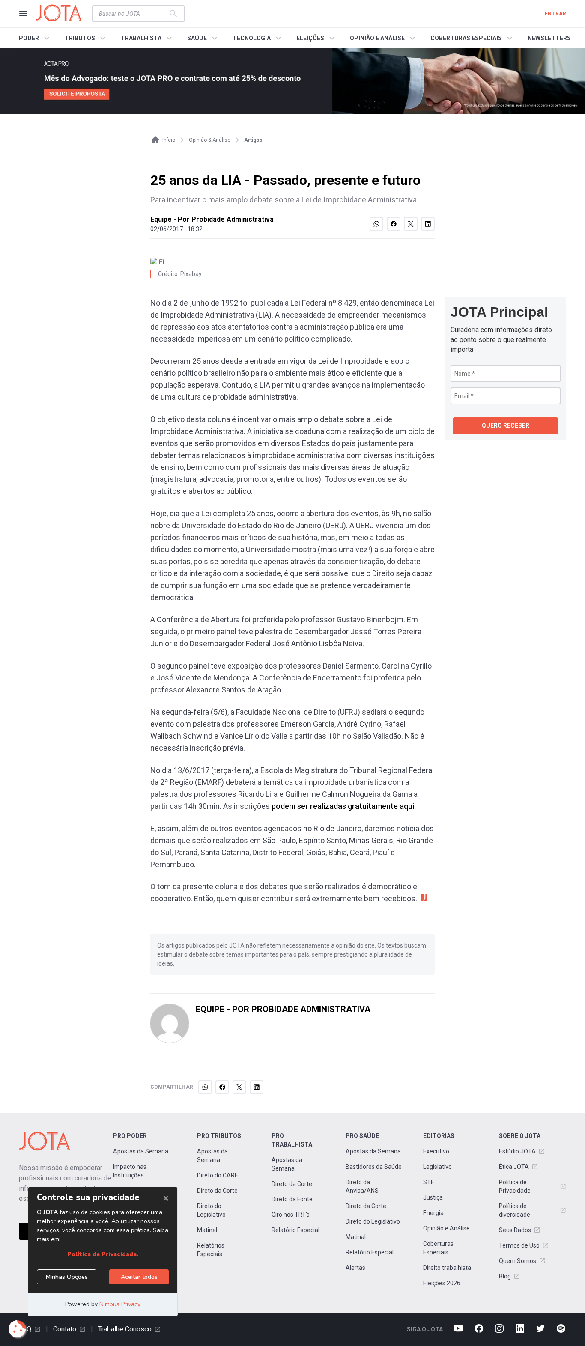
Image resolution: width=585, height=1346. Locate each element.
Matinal (207, 1230)
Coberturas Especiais (438, 1248)
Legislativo (437, 1166)
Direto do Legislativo (211, 1210)
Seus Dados (515, 1230)
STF (428, 1182)
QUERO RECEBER (505, 425)
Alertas (355, 1267)
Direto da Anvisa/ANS (362, 1186)
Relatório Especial (295, 1230)
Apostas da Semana (140, 1151)
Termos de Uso (519, 1245)
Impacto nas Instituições (129, 1171)
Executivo (436, 1151)
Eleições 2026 (441, 1283)
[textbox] (133, 13)
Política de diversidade (514, 1210)
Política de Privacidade (515, 1186)
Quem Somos (517, 1260)
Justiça (433, 1197)
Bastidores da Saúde (374, 1166)
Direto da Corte (217, 1190)
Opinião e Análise (446, 1228)
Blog (505, 1276)
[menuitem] (35, 38)
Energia (433, 1212)
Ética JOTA (514, 1166)
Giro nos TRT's (291, 1214)
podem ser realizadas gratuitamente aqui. (343, 806)
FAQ (25, 1329)
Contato (64, 1329)
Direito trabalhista (447, 1267)
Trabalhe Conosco (125, 1329)
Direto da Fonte (292, 1199)
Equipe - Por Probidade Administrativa (212, 219)
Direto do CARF (217, 1175)
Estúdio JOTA (517, 1151)
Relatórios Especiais (210, 1249)
